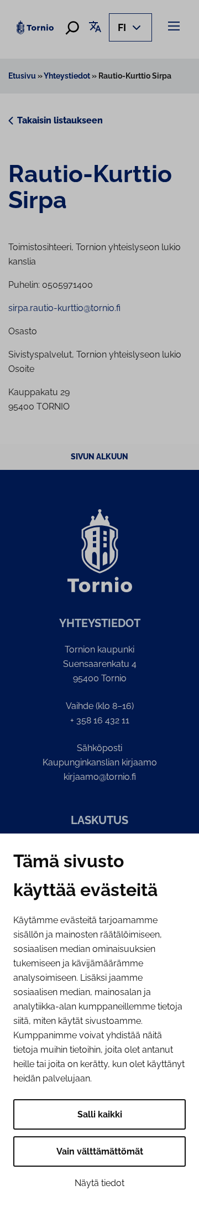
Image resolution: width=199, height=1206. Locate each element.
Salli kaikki (99, 1114)
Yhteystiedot (67, 75)
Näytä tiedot (99, 1183)
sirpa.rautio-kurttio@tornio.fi (64, 308)
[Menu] (175, 25)
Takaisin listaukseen (60, 120)
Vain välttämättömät (99, 1151)
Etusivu (22, 75)
